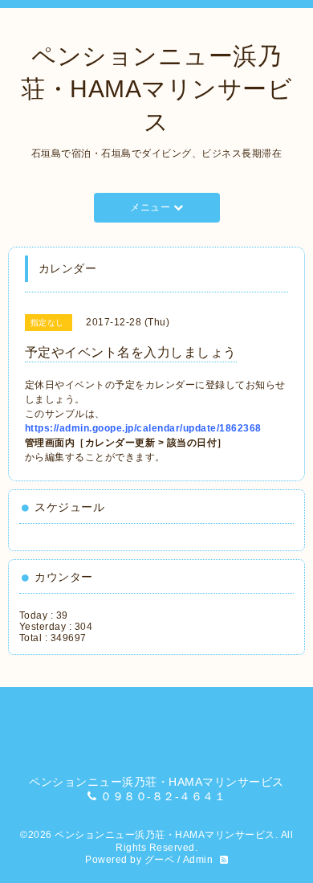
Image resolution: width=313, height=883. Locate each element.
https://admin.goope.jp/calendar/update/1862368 (143, 428)
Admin (198, 859)
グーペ (159, 859)
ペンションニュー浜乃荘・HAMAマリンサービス (156, 89)
